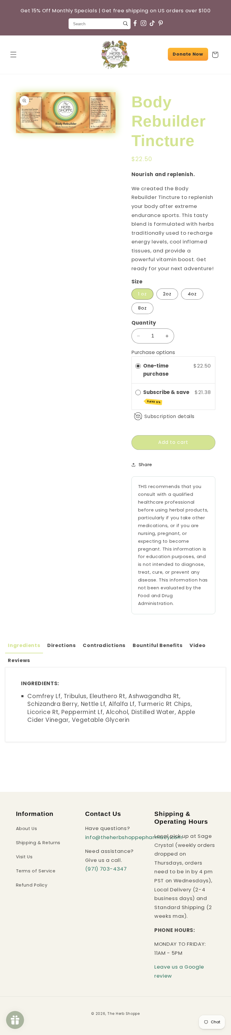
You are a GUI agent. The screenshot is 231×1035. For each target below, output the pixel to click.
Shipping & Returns (38, 843)
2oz (167, 294)
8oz (142, 308)
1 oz (142, 294)
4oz (192, 294)
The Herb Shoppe (123, 1013)
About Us (26, 829)
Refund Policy (32, 885)
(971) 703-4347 (106, 868)
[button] (13, 55)
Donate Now (188, 54)
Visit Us (24, 857)
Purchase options (153, 352)
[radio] (138, 366)
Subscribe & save (166, 396)
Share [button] (145, 465)
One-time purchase (155, 369)
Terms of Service (36, 871)
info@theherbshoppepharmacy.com (134, 837)
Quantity (143, 322)
